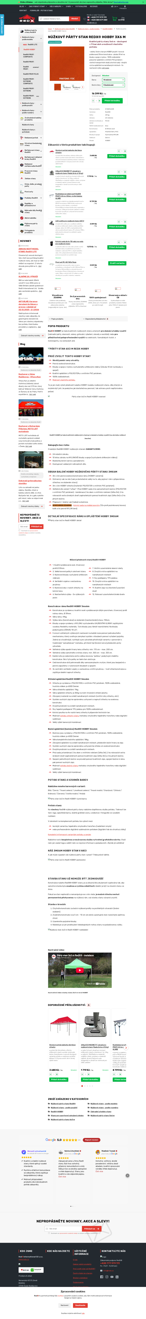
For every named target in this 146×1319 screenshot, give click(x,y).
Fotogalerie (81, 6)
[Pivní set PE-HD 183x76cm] (51, 264)
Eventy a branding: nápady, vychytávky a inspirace (30, 475)
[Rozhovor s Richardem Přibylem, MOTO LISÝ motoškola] (31, 408)
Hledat (74, 19)
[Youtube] (113, 1277)
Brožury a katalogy (80, 1278)
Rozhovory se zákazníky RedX (30, 370)
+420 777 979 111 (99, 17)
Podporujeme (78, 1282)
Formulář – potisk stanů (41, 11)
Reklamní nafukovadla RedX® (33, 165)
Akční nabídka (30, 218)
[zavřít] (143, 2)
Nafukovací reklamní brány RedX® (33, 158)
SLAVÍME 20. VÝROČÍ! (28, 277)
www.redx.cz (24, 1259)
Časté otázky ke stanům (82, 1273)
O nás (68, 6)
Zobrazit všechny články (30, 506)
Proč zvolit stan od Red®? (84, 1269)
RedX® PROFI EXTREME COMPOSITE (28, 81)
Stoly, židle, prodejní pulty (33, 185)
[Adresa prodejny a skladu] (58, 1283)
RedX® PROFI (28, 62)
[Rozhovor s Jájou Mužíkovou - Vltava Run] (31, 356)
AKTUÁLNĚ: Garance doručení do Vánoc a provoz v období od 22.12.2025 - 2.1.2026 (29, 305)
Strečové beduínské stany (33, 144)
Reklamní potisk (31, 138)
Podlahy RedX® (31, 198)
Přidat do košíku (112, 101)
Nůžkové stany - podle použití (28, 104)
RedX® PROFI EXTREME (28, 90)
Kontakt (23, 11)
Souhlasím (80, 1305)
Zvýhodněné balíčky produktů (33, 119)
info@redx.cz (92, 23)
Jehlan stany (30, 179)
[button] (82, 1086)
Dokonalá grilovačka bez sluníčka (30, 482)
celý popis (105, 68)
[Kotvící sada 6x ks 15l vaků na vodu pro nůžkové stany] (51, 243)
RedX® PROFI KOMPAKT (31, 68)
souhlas (60, 1296)
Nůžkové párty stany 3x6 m (103, 1116)
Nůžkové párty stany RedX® (31, 31)
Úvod (50, 29)
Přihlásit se (36, 526)
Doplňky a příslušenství (30, 204)
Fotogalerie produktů (30, 231)
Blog (22, 6)
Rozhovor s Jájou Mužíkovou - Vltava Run (30, 375)
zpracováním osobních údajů (68, 1233)
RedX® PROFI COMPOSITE (28, 56)
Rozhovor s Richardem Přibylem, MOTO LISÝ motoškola (29, 429)
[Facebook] (102, 1277)
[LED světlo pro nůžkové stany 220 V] (51, 223)
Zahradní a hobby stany (101, 1112)
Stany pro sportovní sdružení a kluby (67, 1116)
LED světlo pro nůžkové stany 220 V (69, 221)
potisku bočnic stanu (69, 766)
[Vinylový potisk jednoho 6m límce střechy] (51, 152)
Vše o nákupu (55, 6)
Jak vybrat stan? (37, 6)
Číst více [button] (62, 1177)
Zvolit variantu (117, 263)
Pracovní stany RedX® (31, 172)
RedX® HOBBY (29, 50)
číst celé (32, 394)
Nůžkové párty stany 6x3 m (63, 1120)
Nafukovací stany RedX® (32, 151)
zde (83, 1313)
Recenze (94, 6)
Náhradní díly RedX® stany (33, 211)
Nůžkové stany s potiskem (28, 131)
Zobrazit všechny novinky (30, 336)
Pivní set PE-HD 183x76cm (65, 262)
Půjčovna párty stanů (31, 225)
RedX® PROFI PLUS (30, 74)
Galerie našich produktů (82, 1264)
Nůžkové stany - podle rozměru (28, 112)
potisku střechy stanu (69, 716)
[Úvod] (27, 19)
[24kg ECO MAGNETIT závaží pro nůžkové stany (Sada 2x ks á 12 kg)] (51, 173)
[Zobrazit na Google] (61, 1152)
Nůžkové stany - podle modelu (28, 38)
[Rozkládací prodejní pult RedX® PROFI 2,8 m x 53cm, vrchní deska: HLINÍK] (51, 196)
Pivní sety (29, 192)
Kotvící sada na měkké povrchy (86, 505)
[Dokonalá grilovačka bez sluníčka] (31, 460)
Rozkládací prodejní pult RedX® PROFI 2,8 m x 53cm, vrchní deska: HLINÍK (68, 196)
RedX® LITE (32, 45)
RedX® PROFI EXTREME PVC (31, 97)
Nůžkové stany (28, 125)
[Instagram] (108, 1277)
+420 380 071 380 (99, 20)
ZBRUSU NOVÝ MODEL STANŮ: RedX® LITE (29, 250)
